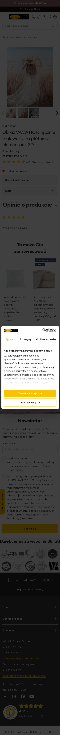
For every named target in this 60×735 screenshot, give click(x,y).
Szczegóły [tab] (25, 339)
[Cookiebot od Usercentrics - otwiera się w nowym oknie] (42, 330)
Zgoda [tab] (9, 339)
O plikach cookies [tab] (46, 339)
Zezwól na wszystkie (30, 393)
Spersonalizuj (28, 402)
